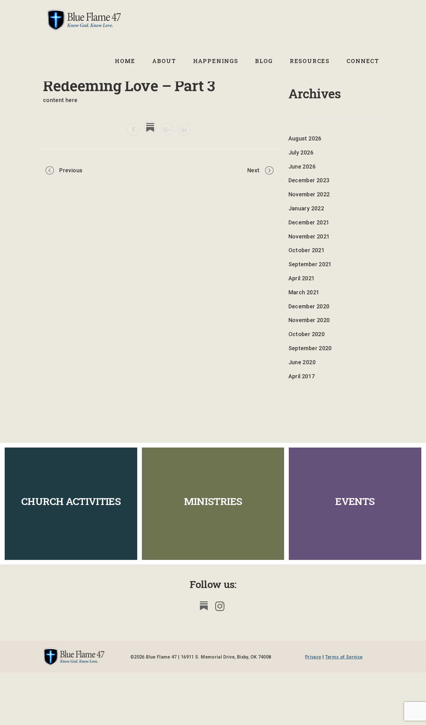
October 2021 (306, 250)
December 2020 (309, 306)
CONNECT (362, 61)
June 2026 (302, 166)
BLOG (264, 61)
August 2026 (305, 138)
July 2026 (300, 152)
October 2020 (306, 334)
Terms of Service (344, 657)
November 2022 (309, 194)
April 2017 (301, 376)
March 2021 (304, 292)
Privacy (313, 657)
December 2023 (309, 180)
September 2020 (310, 348)
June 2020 (302, 362)
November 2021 (309, 236)
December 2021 (309, 222)
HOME (125, 61)
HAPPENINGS (215, 61)
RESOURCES (310, 61)
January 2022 (306, 208)
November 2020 (309, 320)
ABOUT (164, 61)
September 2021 (310, 264)
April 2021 (301, 278)
